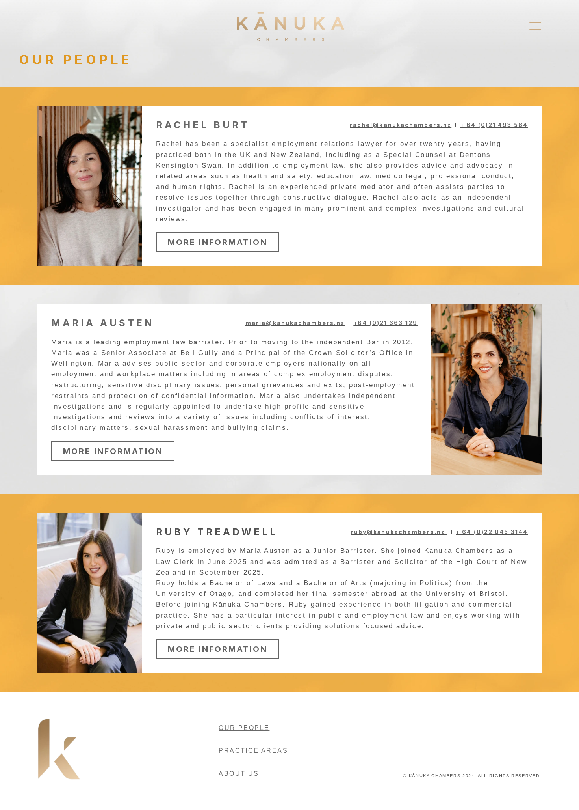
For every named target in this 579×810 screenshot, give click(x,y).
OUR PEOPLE (244, 727)
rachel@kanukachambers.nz (400, 124)
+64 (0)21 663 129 (385, 322)
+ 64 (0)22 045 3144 (492, 531)
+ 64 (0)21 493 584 (494, 124)
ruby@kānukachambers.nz (399, 531)
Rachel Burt (202, 125)
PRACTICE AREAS (253, 750)
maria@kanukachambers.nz (295, 322)
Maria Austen (102, 322)
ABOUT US (239, 773)
